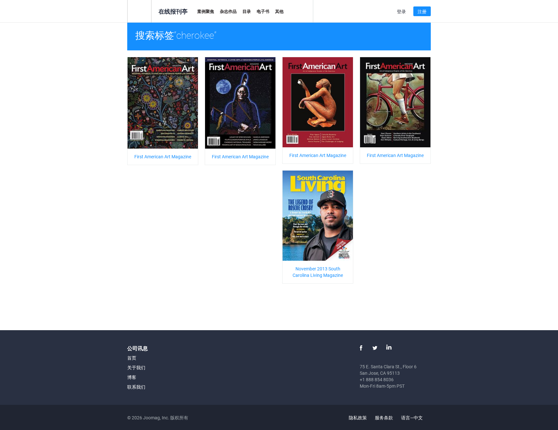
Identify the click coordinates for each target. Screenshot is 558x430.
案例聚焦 (205, 11)
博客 (131, 377)
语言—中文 (412, 417)
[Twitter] (374, 347)
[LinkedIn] (388, 347)
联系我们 (136, 387)
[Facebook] (361, 347)
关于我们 (136, 367)
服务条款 (384, 417)
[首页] (139, 11)
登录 (401, 11)
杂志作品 (228, 11)
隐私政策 (358, 417)
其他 (279, 11)
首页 (131, 358)
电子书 (263, 11)
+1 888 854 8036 (377, 379)
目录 (247, 11)
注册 (422, 11)
